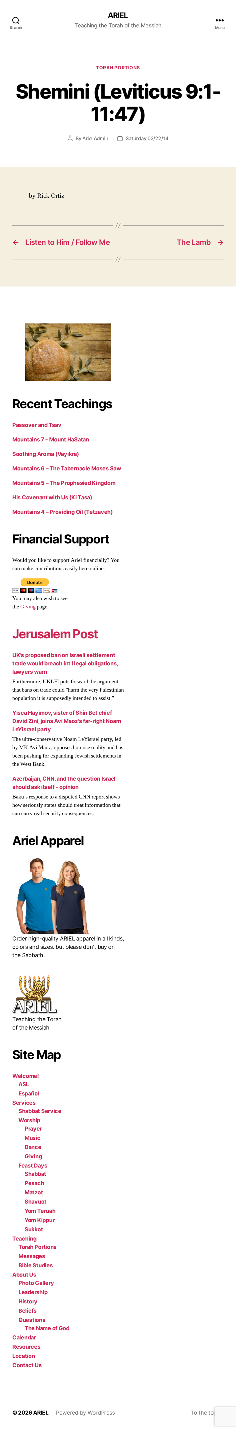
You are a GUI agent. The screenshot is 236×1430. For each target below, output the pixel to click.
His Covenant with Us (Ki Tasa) (52, 497)
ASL (23, 1084)
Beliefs (27, 1310)
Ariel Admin (95, 138)
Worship (29, 1120)
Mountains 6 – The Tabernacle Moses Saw (66, 468)
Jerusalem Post (55, 633)
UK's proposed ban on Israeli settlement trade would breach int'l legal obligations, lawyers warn (65, 663)
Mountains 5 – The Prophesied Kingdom (63, 483)
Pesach (34, 1183)
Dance (33, 1147)
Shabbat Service (39, 1111)
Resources (26, 1346)
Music (33, 1138)
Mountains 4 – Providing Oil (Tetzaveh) (62, 512)
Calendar (24, 1337)
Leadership (32, 1292)
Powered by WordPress (85, 1412)
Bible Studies (35, 1265)
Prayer (33, 1128)
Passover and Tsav (36, 425)
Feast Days (32, 1165)
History (27, 1301)
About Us (24, 1274)
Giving (28, 606)
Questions (31, 1320)
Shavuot (35, 1201)
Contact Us (26, 1365)
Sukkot (34, 1229)
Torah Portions (118, 68)
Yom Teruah (40, 1211)
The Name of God (47, 1328)
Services (24, 1102)
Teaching (24, 1238)
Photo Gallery (36, 1283)
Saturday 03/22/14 (147, 138)
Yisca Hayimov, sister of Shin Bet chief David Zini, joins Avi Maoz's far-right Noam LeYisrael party (66, 721)
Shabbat (35, 1174)
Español (28, 1093)
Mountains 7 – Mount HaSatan (50, 439)
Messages (31, 1256)
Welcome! (25, 1076)
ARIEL (118, 15)
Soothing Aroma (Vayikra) (45, 454)
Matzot (34, 1192)
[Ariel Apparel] (68, 896)
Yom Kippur (39, 1220)
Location (23, 1356)
